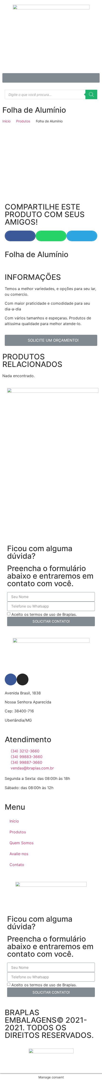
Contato (16, 864)
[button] (51, 78)
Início (6, 121)
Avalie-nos (18, 853)
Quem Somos (21, 842)
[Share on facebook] (20, 236)
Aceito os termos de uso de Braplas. (44, 614)
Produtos (23, 121)
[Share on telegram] (81, 236)
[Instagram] (22, 679)
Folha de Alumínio (34, 110)
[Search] (91, 94)
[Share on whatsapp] (51, 236)
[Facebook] (11, 679)
